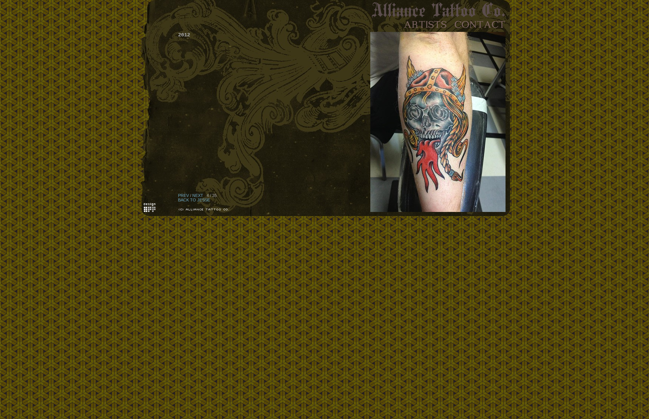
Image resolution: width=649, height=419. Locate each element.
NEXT (197, 195)
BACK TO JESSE (194, 200)
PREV (183, 195)
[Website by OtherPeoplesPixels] (149, 210)
